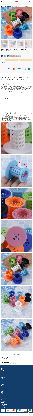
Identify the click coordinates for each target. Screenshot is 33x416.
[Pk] (16, 56)
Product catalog (3, 377)
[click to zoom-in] (16, 23)
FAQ (1, 369)
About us (2, 383)
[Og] (13, 56)
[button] (31, 1)
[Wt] (19, 56)
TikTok (2, 394)
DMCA (2, 385)
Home (1, 6)
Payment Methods (3, 370)
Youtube (2, 393)
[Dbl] (7, 56)
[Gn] (10, 56)
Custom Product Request (4, 374)
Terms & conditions (3, 386)
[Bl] (5, 56)
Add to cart (18, 60)
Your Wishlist (3, 378)
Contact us (2, 384)
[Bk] (2, 56)
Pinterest (2, 392)
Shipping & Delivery (3, 371)
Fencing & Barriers (8, 6)
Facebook (2, 391)
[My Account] (29, 1)
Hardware (4, 6)
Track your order (3, 368)
